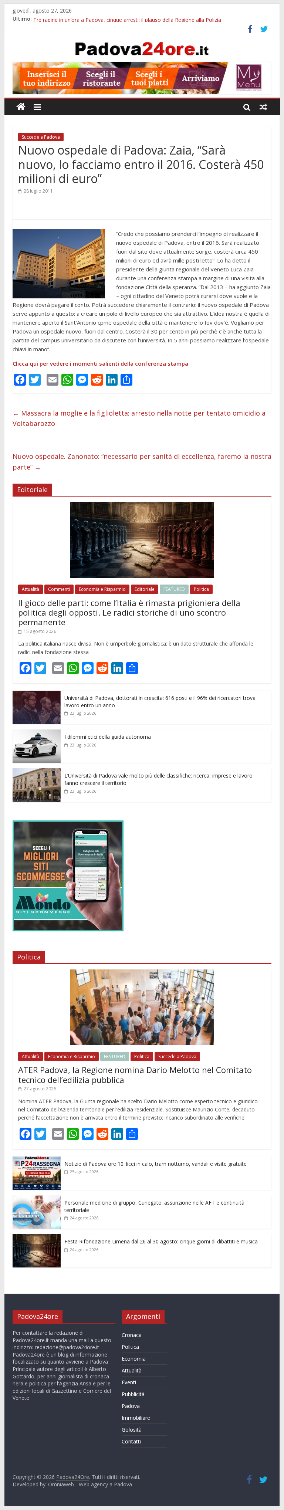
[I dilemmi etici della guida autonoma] (37, 733)
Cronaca (132, 1334)
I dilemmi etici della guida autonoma (107, 736)
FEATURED (174, 589)
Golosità (132, 1429)
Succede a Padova (41, 137)
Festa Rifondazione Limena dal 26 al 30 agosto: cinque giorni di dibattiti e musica (161, 1241)
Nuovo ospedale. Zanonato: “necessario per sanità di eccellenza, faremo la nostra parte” (142, 461)
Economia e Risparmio (102, 589)
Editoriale (145, 589)
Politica (201, 589)
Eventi (129, 1382)
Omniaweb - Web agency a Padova (90, 1484)
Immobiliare (136, 1417)
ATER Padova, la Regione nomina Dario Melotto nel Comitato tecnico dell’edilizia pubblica (140, 18)
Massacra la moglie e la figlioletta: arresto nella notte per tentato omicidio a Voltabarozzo (139, 418)
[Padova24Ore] (21, 107)
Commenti (59, 589)
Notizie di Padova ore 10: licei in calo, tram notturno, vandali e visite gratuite (155, 1163)
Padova (131, 1405)
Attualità (30, 589)
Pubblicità (133, 1394)
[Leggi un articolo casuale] (263, 107)
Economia (134, 1358)
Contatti (131, 1441)
